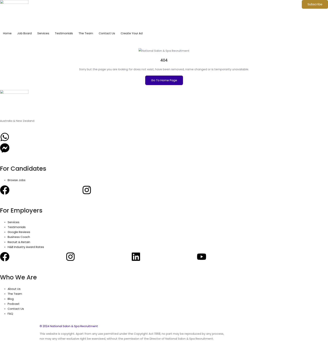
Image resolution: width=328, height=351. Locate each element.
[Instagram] (86, 190)
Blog (11, 299)
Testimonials (64, 33)
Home (7, 33)
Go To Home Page (164, 80)
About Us (14, 289)
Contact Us (107, 33)
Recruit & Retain (19, 242)
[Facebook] (4, 190)
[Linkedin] (136, 256)
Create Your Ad (132, 33)
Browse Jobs (16, 180)
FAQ (10, 314)
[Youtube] (201, 256)
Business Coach (19, 237)
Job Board (24, 33)
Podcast (14, 304)
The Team (86, 33)
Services (43, 33)
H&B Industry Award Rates (26, 247)
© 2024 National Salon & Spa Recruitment (69, 326)
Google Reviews (19, 232)
